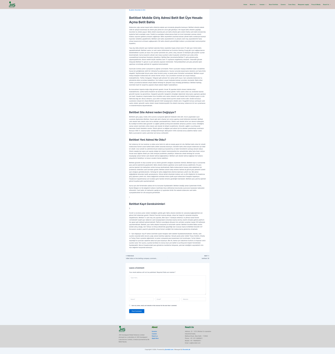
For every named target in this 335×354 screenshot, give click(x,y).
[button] (256, 4)
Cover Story (291, 4)
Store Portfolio (273, 4)
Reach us (155, 336)
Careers (283, 4)
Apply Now (155, 338)
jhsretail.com (169, 349)
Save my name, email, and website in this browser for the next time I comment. (154, 305)
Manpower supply (303, 4)
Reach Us (326, 4)
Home (245, 4)
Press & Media (315, 4)
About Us (252, 4)
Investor (262, 4)
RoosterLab (186, 349)
